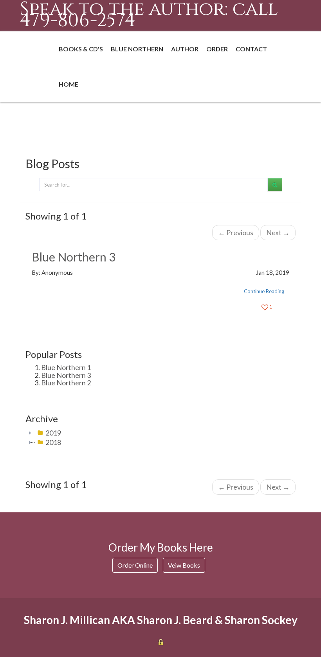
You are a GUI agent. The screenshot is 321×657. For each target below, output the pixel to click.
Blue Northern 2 (66, 382)
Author (184, 49)
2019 (53, 432)
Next (278, 232)
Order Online (135, 565)
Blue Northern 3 (73, 257)
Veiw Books (184, 565)
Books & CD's (81, 49)
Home (68, 84)
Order (217, 49)
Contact (251, 49)
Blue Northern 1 (66, 367)
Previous (235, 232)
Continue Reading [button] (264, 291)
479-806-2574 (78, 20)
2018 (53, 442)
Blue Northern (137, 49)
